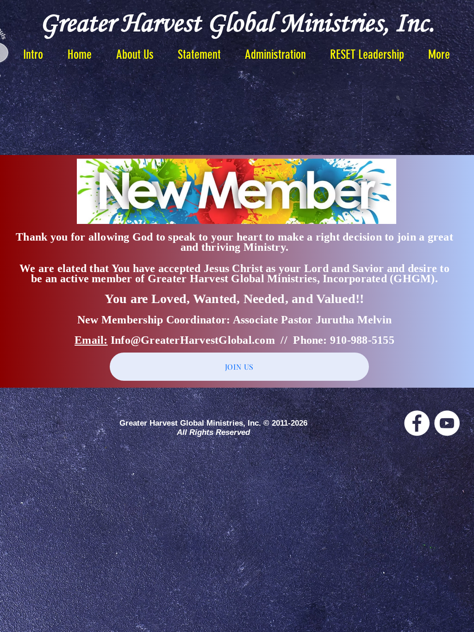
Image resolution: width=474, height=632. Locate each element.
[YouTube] (447, 423)
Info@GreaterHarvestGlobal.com (193, 340)
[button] (199, 54)
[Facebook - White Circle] (417, 423)
